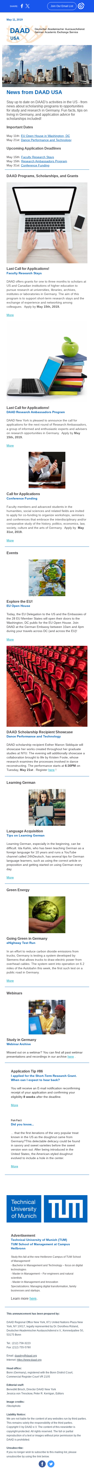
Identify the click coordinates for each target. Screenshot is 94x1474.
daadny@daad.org (26, 1355)
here (51, 770)
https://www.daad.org (29, 1359)
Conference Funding (35, 165)
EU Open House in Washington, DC (45, 136)
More (10, 315)
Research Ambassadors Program (44, 161)
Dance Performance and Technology (46, 140)
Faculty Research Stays (37, 157)
